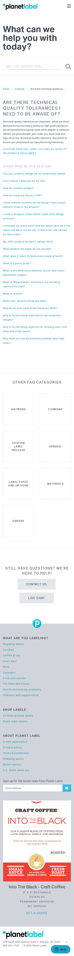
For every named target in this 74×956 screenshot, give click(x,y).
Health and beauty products (22, 689)
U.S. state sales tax (16, 770)
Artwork (19, 88)
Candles (8, 649)
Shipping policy (13, 758)
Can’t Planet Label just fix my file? (24, 180)
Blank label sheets (15, 721)
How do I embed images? (18, 188)
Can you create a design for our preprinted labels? (34, 173)
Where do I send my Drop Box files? (25, 300)
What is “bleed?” (13, 293)
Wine (6, 666)
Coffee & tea (11, 655)
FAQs (6, 88)
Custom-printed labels (18, 715)
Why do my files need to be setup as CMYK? (30, 308)
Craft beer (10, 661)
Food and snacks (14, 678)
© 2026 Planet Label (34, 945)
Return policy (12, 764)
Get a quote (37, 913)
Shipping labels (13, 643)
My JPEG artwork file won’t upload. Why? (28, 241)
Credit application (15, 741)
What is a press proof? (17, 263)
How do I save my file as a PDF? (22, 195)
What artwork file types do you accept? (27, 248)
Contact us (36, 584)
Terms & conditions (16, 752)
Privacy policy (12, 747)
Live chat (36, 598)
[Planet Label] (20, 6)
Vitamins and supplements (21, 695)
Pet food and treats (16, 683)
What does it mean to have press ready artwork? (33, 256)
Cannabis (9, 672)
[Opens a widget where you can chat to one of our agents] (60, 949)
